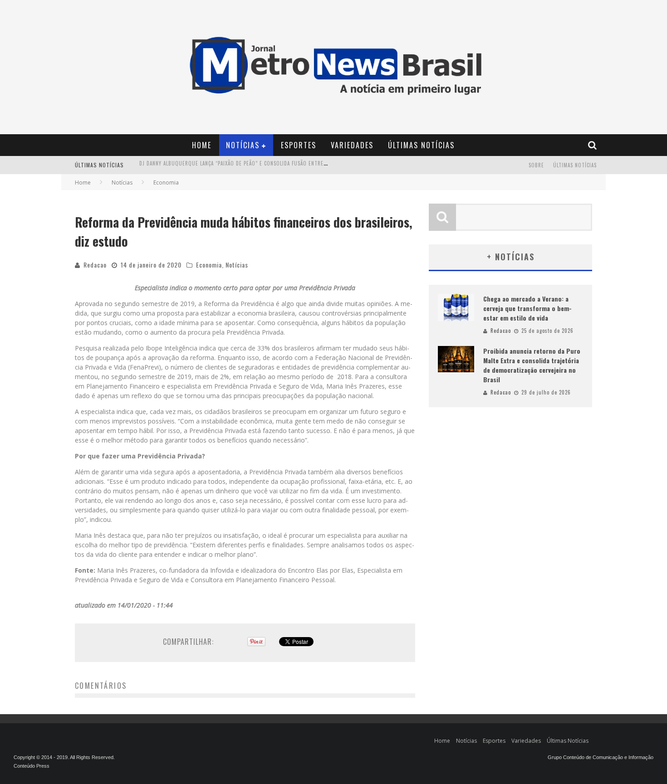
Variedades (352, 145)
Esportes (298, 145)
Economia (209, 264)
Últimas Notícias (421, 145)
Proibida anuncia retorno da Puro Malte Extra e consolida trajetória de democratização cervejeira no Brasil (531, 365)
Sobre (536, 165)
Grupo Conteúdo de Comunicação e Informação (600, 757)
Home (201, 145)
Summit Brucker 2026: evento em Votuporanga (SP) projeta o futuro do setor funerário (258, 166)
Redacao (95, 264)
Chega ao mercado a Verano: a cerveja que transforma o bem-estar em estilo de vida (527, 308)
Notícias (243, 145)
